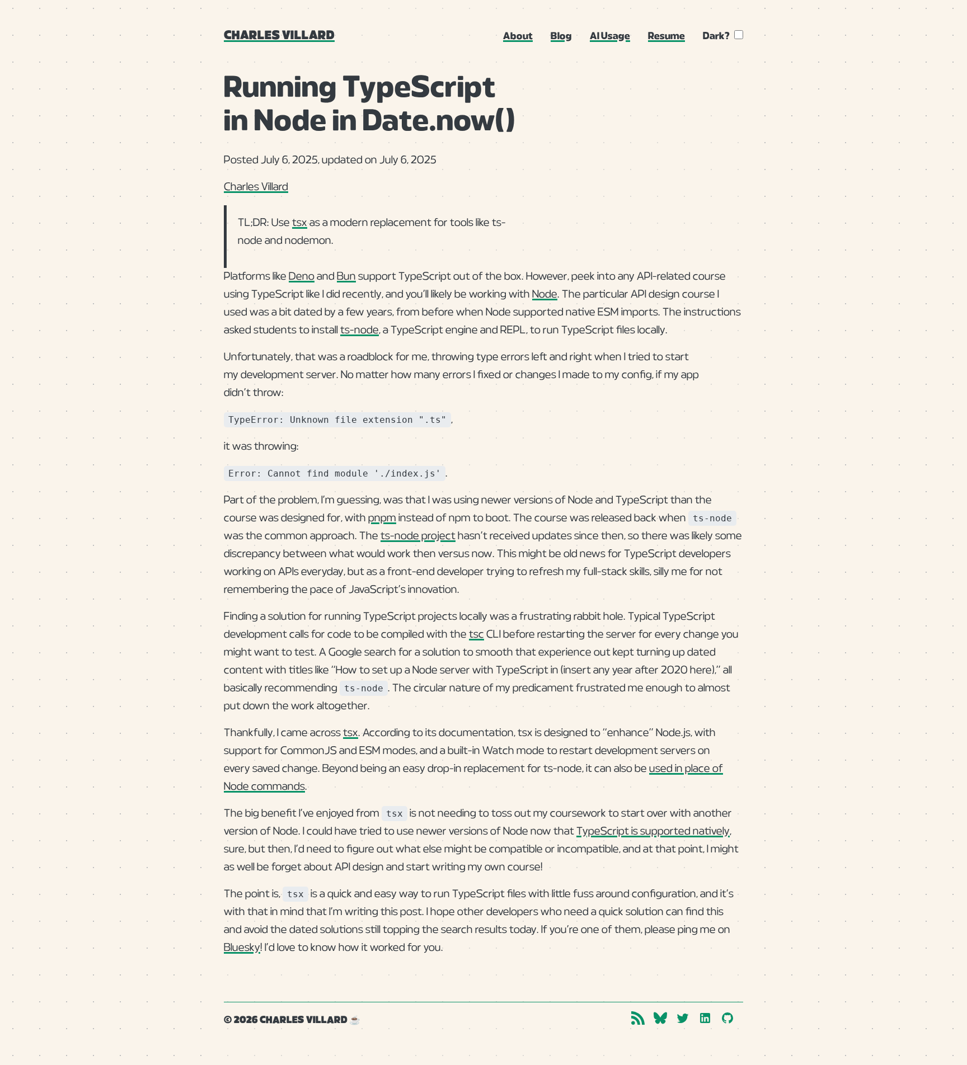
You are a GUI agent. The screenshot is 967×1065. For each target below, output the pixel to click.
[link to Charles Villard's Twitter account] (682, 1018)
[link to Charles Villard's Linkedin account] (705, 1018)
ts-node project (418, 536)
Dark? (716, 36)
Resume (666, 36)
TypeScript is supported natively (653, 831)
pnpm (382, 518)
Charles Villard (279, 36)
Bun (346, 276)
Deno (301, 276)
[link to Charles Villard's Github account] (727, 1018)
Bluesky (242, 948)
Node (544, 294)
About (518, 36)
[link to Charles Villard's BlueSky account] (660, 1018)
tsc (476, 634)
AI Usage (610, 36)
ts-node (359, 330)
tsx (299, 223)
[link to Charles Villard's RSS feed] (638, 1018)
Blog (561, 36)
